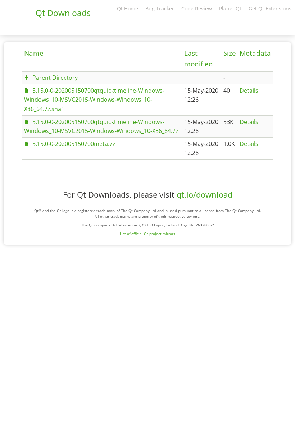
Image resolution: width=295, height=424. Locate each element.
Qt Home (127, 8)
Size (229, 53)
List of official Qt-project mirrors (147, 233)
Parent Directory (55, 78)
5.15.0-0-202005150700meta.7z (73, 144)
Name (34, 53)
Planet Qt (230, 8)
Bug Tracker (159, 8)
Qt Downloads (63, 13)
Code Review (196, 8)
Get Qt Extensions (270, 8)
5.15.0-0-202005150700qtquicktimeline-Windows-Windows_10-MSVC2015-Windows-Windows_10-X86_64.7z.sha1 (94, 99)
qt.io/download (204, 194)
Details (249, 91)
